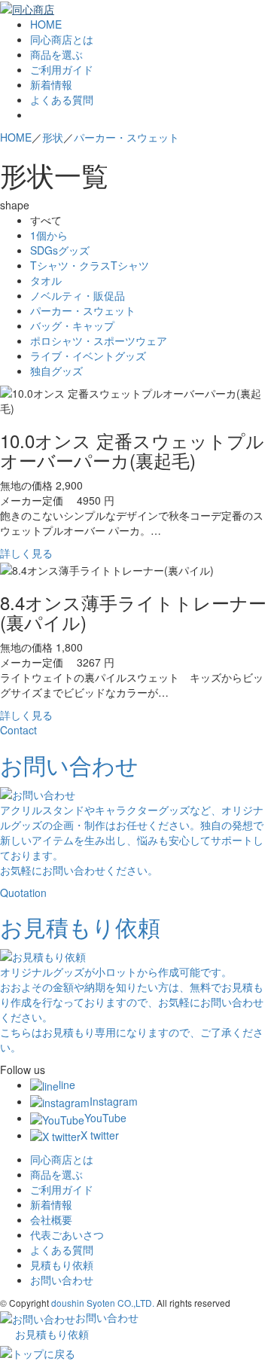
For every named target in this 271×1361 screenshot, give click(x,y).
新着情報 (51, 84)
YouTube (105, 1117)
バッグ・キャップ (72, 325)
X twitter (100, 1135)
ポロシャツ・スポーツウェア (98, 340)
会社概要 (51, 1219)
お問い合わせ (61, 1279)
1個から (49, 235)
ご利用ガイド (61, 69)
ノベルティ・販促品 (77, 295)
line (67, 1084)
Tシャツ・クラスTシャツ (89, 265)
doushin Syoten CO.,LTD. (102, 1302)
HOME (46, 24)
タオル (46, 280)
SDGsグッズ (60, 250)
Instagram (114, 1101)
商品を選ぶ (56, 54)
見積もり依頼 (61, 1264)
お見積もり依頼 (52, 1333)
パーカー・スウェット (83, 310)
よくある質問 (61, 99)
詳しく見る (26, 552)
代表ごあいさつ (67, 1234)
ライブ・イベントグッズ (88, 355)
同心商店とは (61, 39)
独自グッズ (56, 370)
